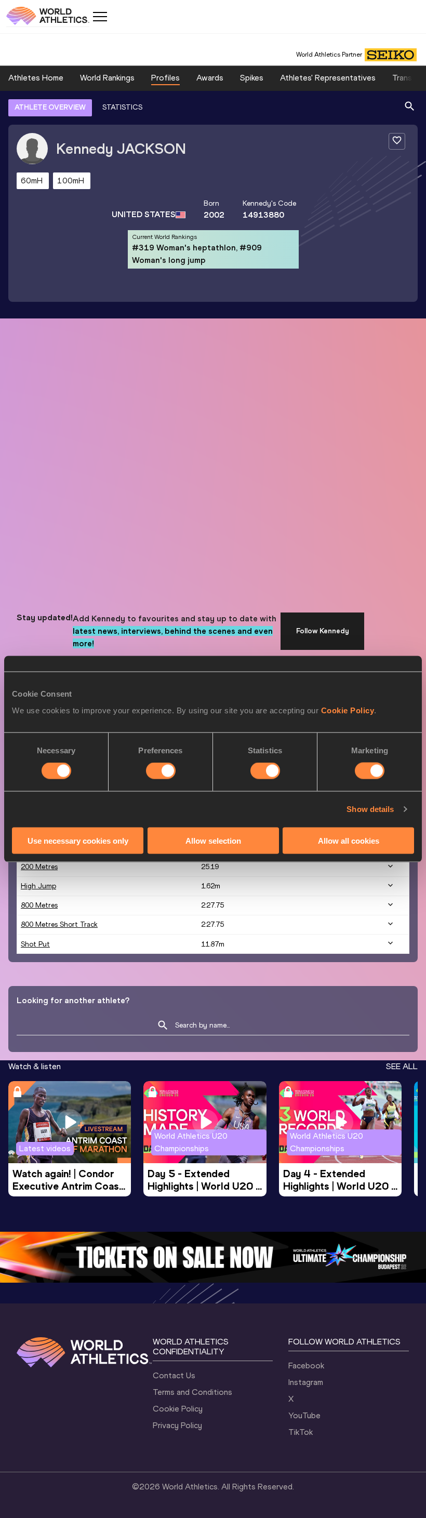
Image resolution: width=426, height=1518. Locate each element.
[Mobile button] (99, 16)
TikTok (300, 1432)
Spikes (251, 78)
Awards (209, 78)
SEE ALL (402, 1066)
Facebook (306, 1365)
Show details (370, 809)
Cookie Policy (348, 709)
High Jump (38, 886)
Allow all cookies (348, 840)
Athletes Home (35, 78)
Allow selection (213, 840)
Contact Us (174, 1375)
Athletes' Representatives (328, 78)
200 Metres (39, 866)
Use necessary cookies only (78, 840)
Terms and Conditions (192, 1392)
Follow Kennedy (322, 631)
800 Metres (39, 905)
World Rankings (107, 78)
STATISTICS (122, 107)
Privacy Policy (177, 1425)
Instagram (305, 1382)
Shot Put (35, 944)
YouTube (304, 1415)
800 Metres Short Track (59, 924)
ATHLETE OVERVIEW (50, 107)
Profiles (165, 78)
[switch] (161, 771)
